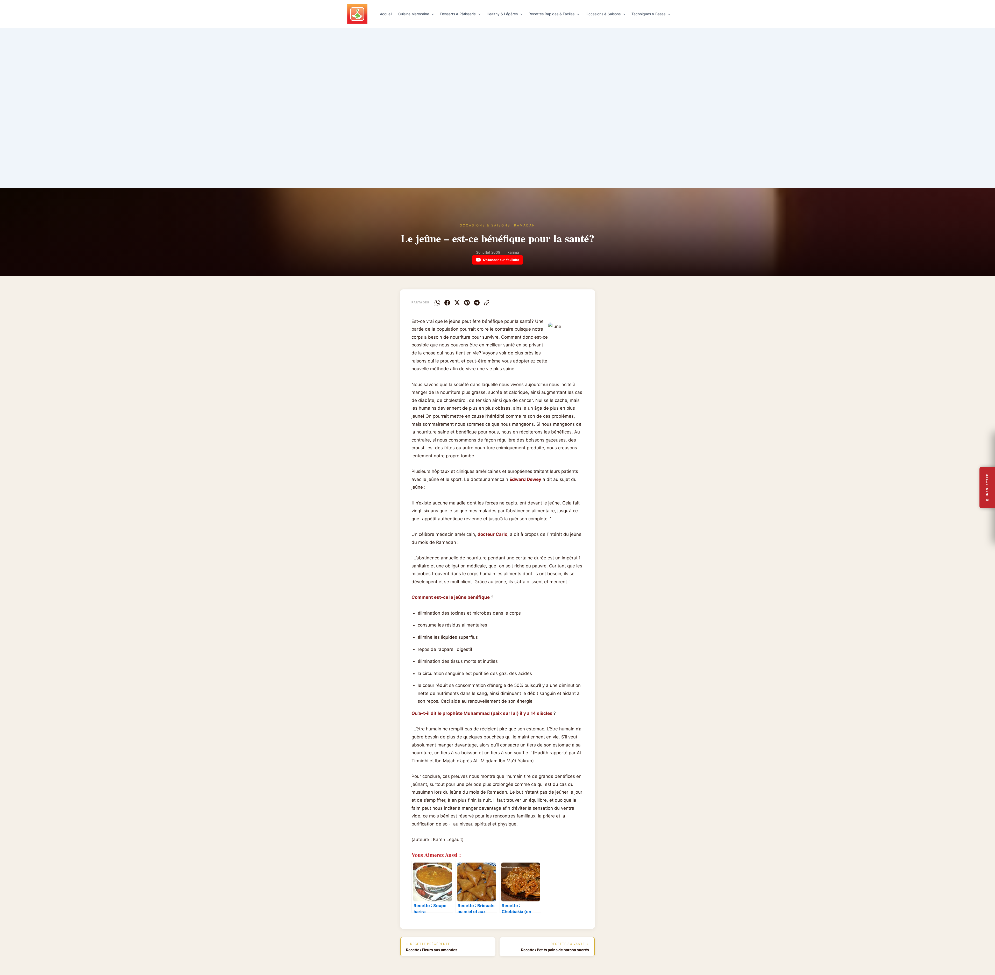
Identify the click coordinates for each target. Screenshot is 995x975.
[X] (457, 302)
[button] (431, 14)
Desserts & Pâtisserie (458, 14)
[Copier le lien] (486, 302)
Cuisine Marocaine (413, 14)
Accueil (386, 14)
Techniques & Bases (648, 14)
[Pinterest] (467, 302)
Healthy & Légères (502, 14)
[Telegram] (477, 302)
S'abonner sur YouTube (501, 260)
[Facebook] (447, 302)
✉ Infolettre (987, 487)
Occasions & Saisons (603, 14)
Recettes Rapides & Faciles (551, 14)
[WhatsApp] (437, 302)
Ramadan (524, 225)
